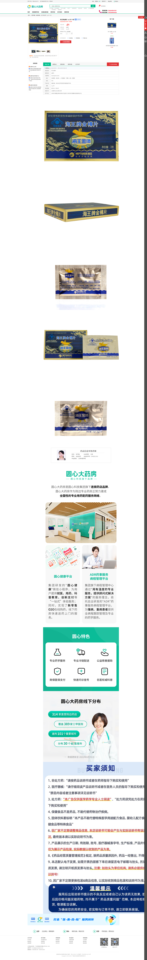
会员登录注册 (44, 939)
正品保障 (85, 939)
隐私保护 (85, 941)
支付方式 (57, 943)
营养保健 (33, 15)
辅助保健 (38, 15)
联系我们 (29, 941)
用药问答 (66, 12)
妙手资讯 (59, 12)
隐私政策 (85, 943)
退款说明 (71, 943)
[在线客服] (145, 17)
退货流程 (71, 941)
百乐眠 (85, 8)
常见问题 (43, 943)
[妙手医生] (35, 6)
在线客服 (141, 17)
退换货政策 (71, 939)
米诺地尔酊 (74, 8)
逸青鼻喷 (60, 9)
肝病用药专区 (35, 12)
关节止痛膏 (63, 8)
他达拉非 (80, 8)
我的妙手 (104, 1)
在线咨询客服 (66, 42)
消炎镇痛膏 (56, 8)
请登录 (96, 1)
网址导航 (110, 1)
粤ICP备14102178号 (86, 954)
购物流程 (57, 939)
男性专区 (53, 12)
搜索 (93, 6)
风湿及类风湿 (44, 12)
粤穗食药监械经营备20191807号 (45, 1)
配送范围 (57, 941)
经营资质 (29, 943)
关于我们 (29, 939)
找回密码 (43, 941)
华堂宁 (68, 8)
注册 (99, 1)
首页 (29, 12)
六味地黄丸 (53, 9)
